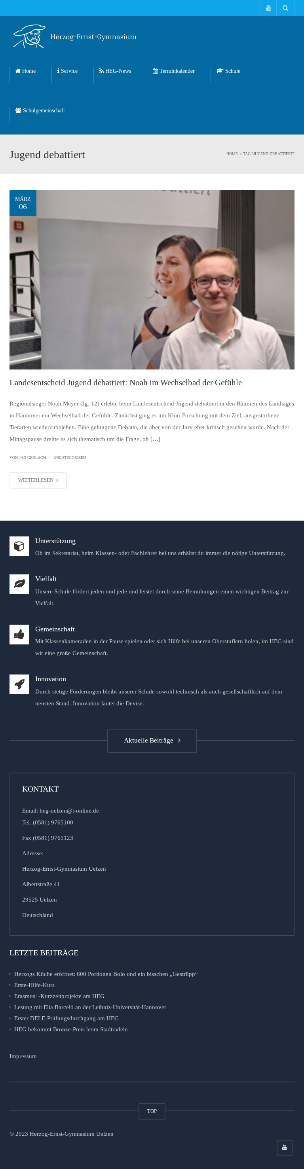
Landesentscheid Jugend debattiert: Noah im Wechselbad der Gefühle (126, 382)
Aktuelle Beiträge (150, 740)
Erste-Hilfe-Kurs (34, 985)
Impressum (23, 1056)
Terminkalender (176, 71)
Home (28, 71)
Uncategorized (69, 457)
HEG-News (117, 71)
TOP (152, 1111)
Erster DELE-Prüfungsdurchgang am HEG (66, 1018)
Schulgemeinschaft (43, 111)
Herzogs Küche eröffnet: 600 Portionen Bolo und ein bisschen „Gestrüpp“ (106, 974)
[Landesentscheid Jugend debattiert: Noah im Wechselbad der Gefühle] (152, 279)
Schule (232, 71)
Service (68, 71)
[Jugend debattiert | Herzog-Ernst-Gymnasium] (75, 35)
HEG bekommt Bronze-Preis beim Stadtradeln (71, 1029)
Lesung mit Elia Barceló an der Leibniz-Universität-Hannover (90, 1007)
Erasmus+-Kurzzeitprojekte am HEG (59, 996)
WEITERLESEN (36, 480)
